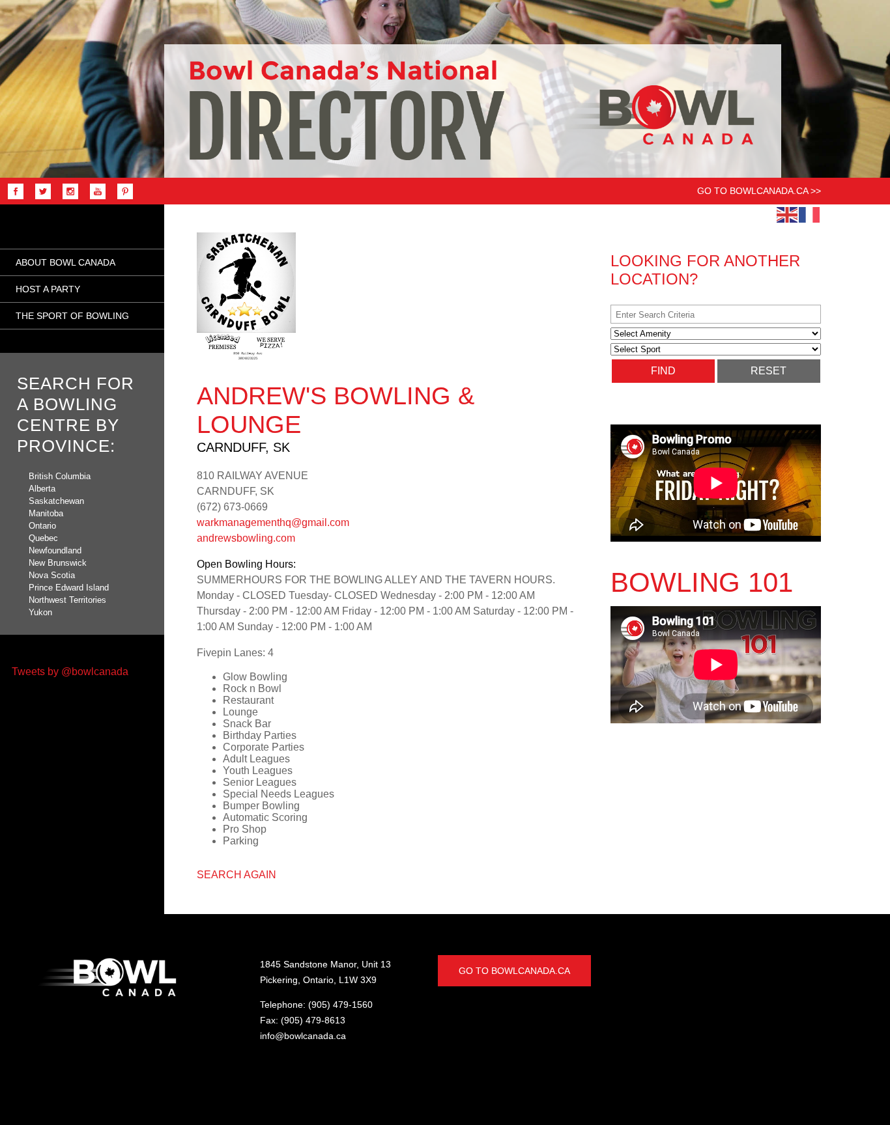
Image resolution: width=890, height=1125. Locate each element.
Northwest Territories (67, 600)
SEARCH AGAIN (236, 874)
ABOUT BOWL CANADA (65, 262)
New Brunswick (58, 563)
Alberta (42, 488)
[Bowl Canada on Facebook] (12, 198)
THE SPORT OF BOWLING (72, 316)
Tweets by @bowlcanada (70, 671)
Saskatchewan (56, 501)
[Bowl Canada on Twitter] (39, 198)
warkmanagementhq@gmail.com (273, 522)
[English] (788, 214)
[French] (810, 214)
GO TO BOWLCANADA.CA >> (759, 191)
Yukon (40, 612)
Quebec (43, 538)
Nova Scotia (52, 575)
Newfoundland (55, 550)
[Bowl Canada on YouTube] (94, 198)
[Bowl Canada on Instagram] (67, 198)
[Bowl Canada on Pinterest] (121, 198)
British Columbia (60, 476)
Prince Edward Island (69, 587)
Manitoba (46, 513)
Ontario (42, 526)
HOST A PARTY (48, 289)
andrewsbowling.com (246, 538)
